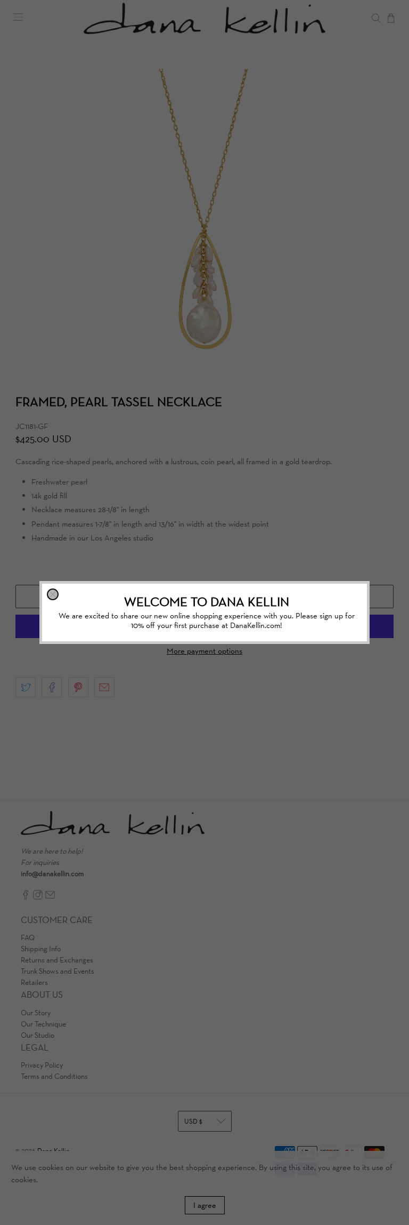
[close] (52, 594)
